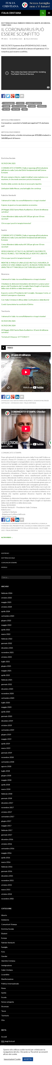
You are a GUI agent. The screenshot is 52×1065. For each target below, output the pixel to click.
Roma (3, 988)
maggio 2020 (6, 707)
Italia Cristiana (32, 39)
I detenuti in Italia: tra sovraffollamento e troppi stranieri (23, 200)
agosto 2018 (6, 766)
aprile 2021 (5, 675)
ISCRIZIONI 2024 (8, 325)
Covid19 (20, 103)
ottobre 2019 (6, 725)
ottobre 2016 (6, 844)
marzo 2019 (5, 748)
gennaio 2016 (6, 871)
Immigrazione (6, 965)
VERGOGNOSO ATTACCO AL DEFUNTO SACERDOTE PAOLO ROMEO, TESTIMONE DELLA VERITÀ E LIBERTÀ (24, 252)
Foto (3, 952)
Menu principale (49, 13)
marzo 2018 (5, 789)
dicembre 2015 (7, 876)
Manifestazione (7, 979)
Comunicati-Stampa (9, 924)
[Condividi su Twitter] (8, 96)
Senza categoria (7, 1002)
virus (25, 109)
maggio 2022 (6, 625)
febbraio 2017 (6, 830)
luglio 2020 (5, 702)
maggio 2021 (6, 671)
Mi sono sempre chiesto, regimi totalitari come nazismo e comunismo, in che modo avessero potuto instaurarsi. (24, 178)
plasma (32, 106)
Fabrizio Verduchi (26, 23)
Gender (4, 956)
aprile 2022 (5, 630)
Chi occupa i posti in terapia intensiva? (16, 223)
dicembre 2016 (7, 839)
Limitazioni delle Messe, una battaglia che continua (21, 188)
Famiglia (4, 947)
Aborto (4, 915)
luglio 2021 (5, 661)
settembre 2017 (7, 816)
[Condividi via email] (22, 96)
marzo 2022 (5, 634)
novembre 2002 (7, 899)
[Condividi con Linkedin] (17, 96)
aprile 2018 (5, 785)
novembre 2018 (7, 757)
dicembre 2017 (7, 803)
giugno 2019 (6, 734)
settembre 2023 (7, 616)
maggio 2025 (6, 602)
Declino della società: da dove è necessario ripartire (21, 184)
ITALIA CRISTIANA (11, 13)
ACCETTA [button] (28, 1059)
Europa (4, 938)
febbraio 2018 (6, 794)
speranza (42, 106)
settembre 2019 (7, 730)
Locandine (5, 974)
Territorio (6, 25)
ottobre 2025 (6, 598)
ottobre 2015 (6, 885)
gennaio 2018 (6, 798)
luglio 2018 (5, 771)
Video (5, 39)
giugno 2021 (6, 666)
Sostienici (5, 553)
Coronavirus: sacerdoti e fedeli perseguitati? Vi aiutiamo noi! (25, 123)
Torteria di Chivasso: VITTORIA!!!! (15, 337)
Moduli (4, 567)
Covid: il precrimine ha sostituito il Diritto (17, 304)
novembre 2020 (7, 693)
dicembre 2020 (7, 689)
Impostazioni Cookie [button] (12, 1059)
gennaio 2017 (6, 835)
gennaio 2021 (6, 684)
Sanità (37, 23)
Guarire (6, 106)
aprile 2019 (5, 744)
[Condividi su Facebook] (3, 96)
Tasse (3, 1011)
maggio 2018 (6, 780)
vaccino (16, 109)
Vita (3, 1020)
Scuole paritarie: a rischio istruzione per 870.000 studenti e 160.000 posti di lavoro (26, 135)
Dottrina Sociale (9, 23)
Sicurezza (45, 23)
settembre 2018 (7, 762)
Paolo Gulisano (19, 106)
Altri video (7, 537)
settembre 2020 (7, 698)
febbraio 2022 (6, 639)
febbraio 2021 (6, 680)
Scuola (3, 997)
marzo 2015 (5, 889)
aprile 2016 (5, 858)
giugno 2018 (6, 775)
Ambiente (5, 920)
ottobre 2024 (6, 607)
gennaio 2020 (6, 716)
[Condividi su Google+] (13, 96)
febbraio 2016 (6, 867)
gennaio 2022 (6, 643)
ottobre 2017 (6, 812)
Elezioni (4, 933)
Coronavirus (8, 103)
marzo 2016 (5, 862)
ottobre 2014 (6, 894)
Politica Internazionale (10, 984)
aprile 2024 (5, 611)
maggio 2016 (6, 853)
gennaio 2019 (6, 753)
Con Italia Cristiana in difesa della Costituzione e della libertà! (25, 300)
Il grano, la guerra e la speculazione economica (19, 205)
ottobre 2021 (6, 657)
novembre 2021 (7, 652)
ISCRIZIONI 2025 (8, 163)
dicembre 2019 (7, 721)
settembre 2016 (7, 848)
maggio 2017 (6, 826)
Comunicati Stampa (9, 563)
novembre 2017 (7, 807)
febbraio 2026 (6, 593)
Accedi (4, 1037)
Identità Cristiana (8, 961)
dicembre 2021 (7, 648)
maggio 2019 (6, 739)
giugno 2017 (6, 821)
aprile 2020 (5, 712)
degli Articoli (8, 1041)
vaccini (6, 109)
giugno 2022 (6, 620)
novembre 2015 (7, 880)
